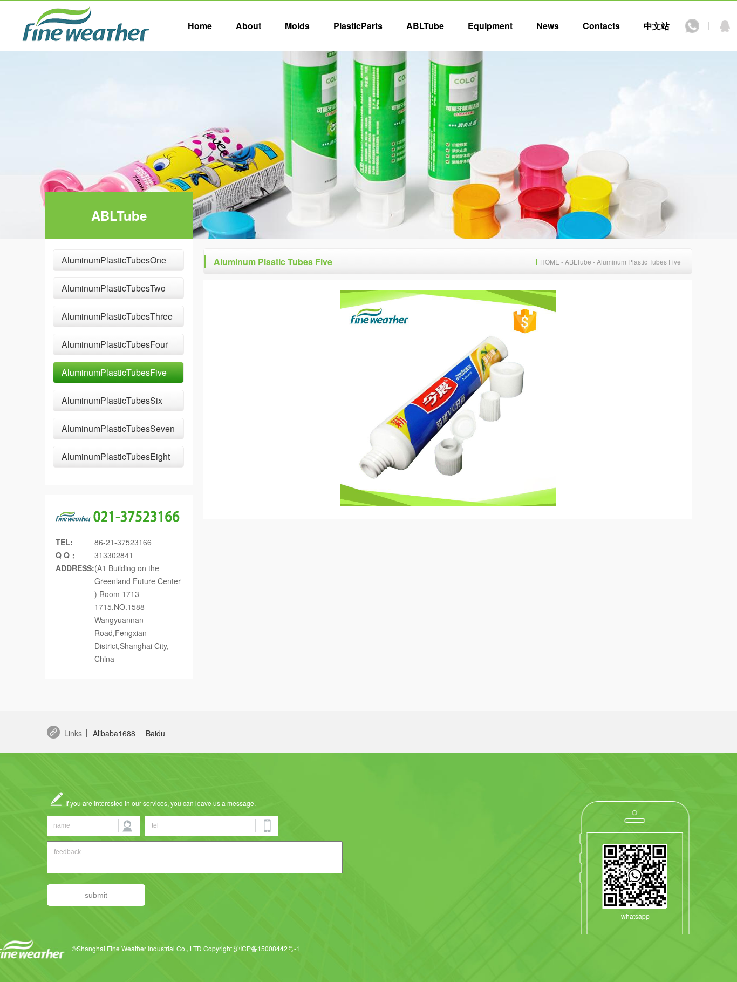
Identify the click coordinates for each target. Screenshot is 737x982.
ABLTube (425, 25)
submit (96, 895)
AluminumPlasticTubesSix (112, 400)
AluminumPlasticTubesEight (116, 456)
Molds (297, 25)
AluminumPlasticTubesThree (117, 316)
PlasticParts (358, 25)
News (547, 25)
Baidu (155, 733)
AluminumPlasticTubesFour (115, 344)
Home (200, 25)
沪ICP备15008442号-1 (267, 948)
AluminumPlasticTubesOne (114, 260)
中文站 (657, 25)
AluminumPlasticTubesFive (114, 372)
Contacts (601, 25)
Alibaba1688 (114, 733)
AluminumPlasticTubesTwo (114, 288)
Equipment (490, 25)
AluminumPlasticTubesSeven (118, 428)
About (248, 25)
